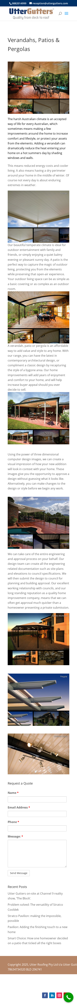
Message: (15, 836)
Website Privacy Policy (56, 985)
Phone (13, 822)
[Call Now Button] (68, 997)
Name (13, 793)
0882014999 (19, 3)
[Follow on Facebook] (45, 995)
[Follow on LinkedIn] (52, 995)
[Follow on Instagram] (59, 995)
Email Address (19, 807)
